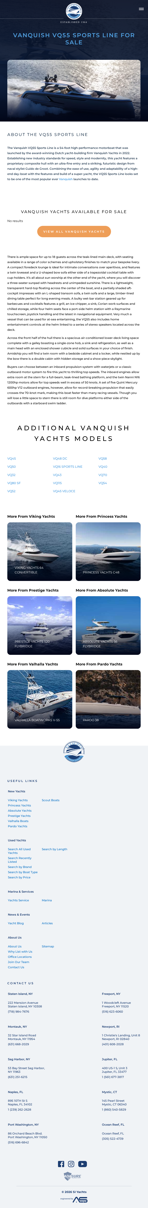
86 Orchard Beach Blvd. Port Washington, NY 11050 (27, 1135)
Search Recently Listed (19, 860)
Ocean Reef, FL (113, 1124)
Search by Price (19, 877)
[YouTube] (82, 1163)
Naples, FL (15, 1092)
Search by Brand (20, 867)
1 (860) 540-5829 (114, 1109)
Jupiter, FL (109, 1059)
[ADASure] (72, 1176)
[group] (73, 91)
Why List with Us (20, 951)
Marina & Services (21, 891)
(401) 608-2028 (113, 1044)
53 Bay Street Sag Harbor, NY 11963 (26, 1070)
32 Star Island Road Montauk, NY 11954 (22, 1037)
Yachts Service (18, 900)
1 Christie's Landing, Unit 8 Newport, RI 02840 (121, 1037)
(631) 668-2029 (18, 1044)
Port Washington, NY (23, 1124)
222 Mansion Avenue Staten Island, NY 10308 (25, 1004)
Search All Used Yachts (19, 851)
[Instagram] (71, 1163)
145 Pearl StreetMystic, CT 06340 (114, 1102)
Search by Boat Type (23, 872)
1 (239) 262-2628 (19, 1109)
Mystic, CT (109, 1092)
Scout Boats (51, 800)
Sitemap (48, 946)
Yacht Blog (16, 923)
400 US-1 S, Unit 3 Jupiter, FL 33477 (114, 1070)
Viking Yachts (18, 800)
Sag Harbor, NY (19, 1059)
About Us (15, 937)
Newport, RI (110, 1026)
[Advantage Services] (74, 1201)
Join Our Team (18, 962)
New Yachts (16, 791)
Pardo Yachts (17, 826)
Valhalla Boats (18, 821)
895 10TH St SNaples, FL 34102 (20, 1102)
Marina (47, 900)
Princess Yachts (19, 805)
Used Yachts (17, 840)
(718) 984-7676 (18, 1011)
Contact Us (16, 967)
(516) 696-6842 (18, 1142)
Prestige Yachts (19, 816)
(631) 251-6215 (17, 1077)
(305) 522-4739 (112, 1138)
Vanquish (66, 179)
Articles (47, 923)
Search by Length (54, 849)
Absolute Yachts (20, 810)
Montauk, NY (17, 1026)
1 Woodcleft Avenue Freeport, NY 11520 (116, 1004)
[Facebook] (61, 1163)
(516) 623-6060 (112, 1011)
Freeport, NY (111, 994)
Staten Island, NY (20, 994)
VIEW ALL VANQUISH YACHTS (74, 231)
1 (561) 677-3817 (113, 1077)
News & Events (19, 914)
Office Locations (20, 957)
